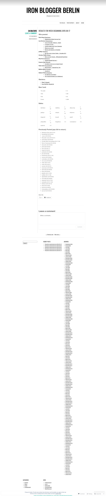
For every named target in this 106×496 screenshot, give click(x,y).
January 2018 (68, 362)
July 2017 (67, 371)
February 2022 (68, 292)
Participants (70, 23)
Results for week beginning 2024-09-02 (53, 247)
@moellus (48, 69)
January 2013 (68, 455)
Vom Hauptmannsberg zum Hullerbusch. (54, 76)
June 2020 (67, 323)
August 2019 (68, 339)
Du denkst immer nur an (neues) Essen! (54, 64)
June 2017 (67, 373)
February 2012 (68, 472)
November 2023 (68, 259)
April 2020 (67, 326)
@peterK (48, 82)
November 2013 (68, 440)
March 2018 (67, 359)
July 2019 (67, 340)
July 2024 (67, 247)
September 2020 (68, 318)
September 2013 (68, 443)
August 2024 (68, 245)
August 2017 (68, 370)
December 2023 (68, 258)
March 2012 (67, 471)
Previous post (49, 234)
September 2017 (68, 368)
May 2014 (67, 430)
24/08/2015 (32, 30)
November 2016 (68, 384)
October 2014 (68, 423)
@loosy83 (48, 62)
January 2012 (68, 474)
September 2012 (68, 461)
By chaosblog (33, 36)
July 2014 (67, 427)
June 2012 (67, 466)
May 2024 (67, 250)
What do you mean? (49, 48)
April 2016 (67, 395)
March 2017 (67, 378)
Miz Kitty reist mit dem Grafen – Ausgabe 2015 (55, 53)
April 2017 (67, 376)
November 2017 (68, 365)
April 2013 (67, 451)
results (25, 485)
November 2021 (68, 297)
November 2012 (68, 458)
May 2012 (67, 468)
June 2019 (67, 342)
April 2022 (67, 289)
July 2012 (67, 465)
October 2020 (68, 317)
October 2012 (68, 460)
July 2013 (67, 446)
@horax (49, 55)
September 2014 (68, 424)
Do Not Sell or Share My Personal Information (63, 495)
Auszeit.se (47, 71)
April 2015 (67, 413)
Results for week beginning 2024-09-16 (53, 244)
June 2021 (67, 304)
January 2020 (68, 331)
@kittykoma (47, 58)
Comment (79, 227)
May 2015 (67, 412)
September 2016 (68, 387)
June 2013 (67, 447)
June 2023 (67, 267)
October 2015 (68, 404)
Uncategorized (33, 39)
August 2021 (68, 301)
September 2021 (68, 300)
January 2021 (68, 312)
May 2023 (67, 269)
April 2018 (67, 357)
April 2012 (67, 469)
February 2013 (68, 454)
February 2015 (68, 416)
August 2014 (68, 426)
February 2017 (68, 379)
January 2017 (68, 381)
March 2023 (67, 272)
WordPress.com (48, 488)
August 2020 (68, 320)
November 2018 (68, 353)
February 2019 (68, 348)
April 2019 (67, 345)
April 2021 (67, 308)
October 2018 (68, 354)
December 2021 (68, 295)
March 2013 (67, 452)
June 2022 (67, 286)
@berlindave (47, 37)
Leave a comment (31, 33)
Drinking (26, 482)
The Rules (62, 23)
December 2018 (68, 351)
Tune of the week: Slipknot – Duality (53, 42)
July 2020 (67, 322)
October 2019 (68, 336)
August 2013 (68, 444)
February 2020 (68, 329)
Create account (48, 482)
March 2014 (67, 433)
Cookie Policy (58, 493)
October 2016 (68, 385)
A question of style (49, 44)
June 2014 (67, 429)
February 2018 (68, 360)
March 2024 (67, 253)
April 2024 (67, 252)
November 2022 (68, 278)
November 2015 (68, 402)
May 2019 (67, 343)
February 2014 (68, 435)
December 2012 (68, 457)
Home (82, 23)
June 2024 (67, 248)
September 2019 (68, 337)
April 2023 (67, 270)
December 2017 (68, 364)
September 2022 (68, 281)
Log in (46, 484)
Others (25, 484)
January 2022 (68, 294)
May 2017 (67, 374)
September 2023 (68, 262)
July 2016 (67, 390)
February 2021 (68, 311)
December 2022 (68, 276)
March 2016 (67, 396)
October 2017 (68, 367)
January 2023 (68, 275)
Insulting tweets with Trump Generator (53, 46)
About (77, 23)
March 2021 (67, 309)
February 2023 (68, 273)
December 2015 (68, 401)
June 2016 (67, 392)
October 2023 (68, 261)
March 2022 (67, 290)
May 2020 (67, 325)
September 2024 (68, 244)
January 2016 (68, 399)
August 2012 (68, 463)
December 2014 (68, 419)
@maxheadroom (48, 65)
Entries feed (47, 485)
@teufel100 (51, 84)
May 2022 (67, 287)
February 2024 (68, 255)
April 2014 (67, 432)
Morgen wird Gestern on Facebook (52, 49)
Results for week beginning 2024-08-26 (53, 248)
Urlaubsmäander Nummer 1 (51, 60)
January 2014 (68, 437)
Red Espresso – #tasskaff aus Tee (52, 67)
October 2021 (68, 298)
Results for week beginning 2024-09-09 (53, 245)
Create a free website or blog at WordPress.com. (43, 495)
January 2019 (68, 350)
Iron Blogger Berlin (53, 10)
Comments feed (48, 487)
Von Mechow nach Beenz (50, 74)
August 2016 (68, 388)
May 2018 (67, 356)
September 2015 (68, 406)
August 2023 (68, 264)
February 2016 (68, 398)
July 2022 (67, 284)
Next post (57, 234)
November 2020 (68, 315)
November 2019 (68, 334)
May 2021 (67, 306)
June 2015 (67, 410)
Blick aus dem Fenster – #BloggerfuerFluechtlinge (56, 57)
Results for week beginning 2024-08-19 (53, 250)
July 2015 (67, 409)
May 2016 (67, 393)
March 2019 (67, 346)
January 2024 (68, 256)
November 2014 (68, 421)
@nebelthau (49, 72)
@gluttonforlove (48, 41)
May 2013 (67, 449)
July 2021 (67, 303)
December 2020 (68, 314)
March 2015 (67, 415)
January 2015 (68, 418)
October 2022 (68, 280)
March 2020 (67, 328)
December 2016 (68, 382)
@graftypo (45, 51)
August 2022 (68, 283)
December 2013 (68, 438)
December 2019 (68, 332)
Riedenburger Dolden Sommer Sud (52, 39)
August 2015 (68, 407)
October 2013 (68, 441)
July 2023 (67, 266)
